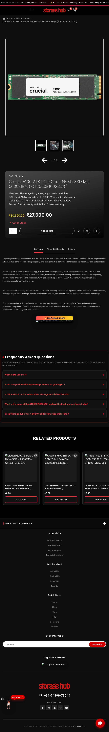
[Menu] (32, 10)
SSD (18, 18)
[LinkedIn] (54, 707)
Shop (54, 607)
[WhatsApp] (60, 707)
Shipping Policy (54, 545)
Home (8, 18)
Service (54, 626)
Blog (55, 612)
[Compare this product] (97, 231)
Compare (54, 622)
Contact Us (55, 576)
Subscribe (97, 644)
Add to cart (47, 230)
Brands (54, 586)
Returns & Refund (54, 540)
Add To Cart (21, 500)
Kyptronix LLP (79, 726)
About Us (54, 571)
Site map (54, 581)
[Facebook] (42, 707)
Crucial (26, 18)
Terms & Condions (54, 555)
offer (54, 617)
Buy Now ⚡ (17, 697)
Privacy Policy (54, 550)
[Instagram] (48, 707)
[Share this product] (86, 231)
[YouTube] (66, 707)
